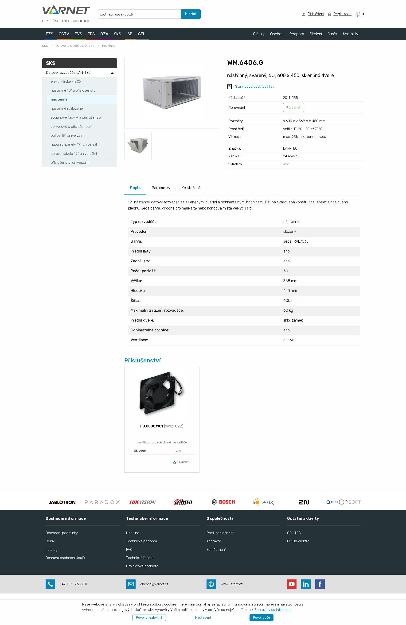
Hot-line (132, 533)
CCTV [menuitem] (64, 33)
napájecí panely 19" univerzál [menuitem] (74, 144)
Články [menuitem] (259, 33)
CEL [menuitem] (141, 33)
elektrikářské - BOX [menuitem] (66, 81)
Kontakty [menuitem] (350, 33)
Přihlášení (316, 14)
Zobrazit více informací (272, 610)
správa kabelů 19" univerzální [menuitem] (74, 153)
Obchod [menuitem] (277, 33)
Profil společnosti (220, 533)
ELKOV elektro (298, 541)
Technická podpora (141, 541)
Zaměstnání (216, 549)
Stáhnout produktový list (254, 87)
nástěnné (109, 45)
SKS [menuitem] (117, 33)
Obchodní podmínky (62, 533)
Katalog (52, 549)
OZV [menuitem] (104, 33)
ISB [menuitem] (130, 33)
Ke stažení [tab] (191, 188)
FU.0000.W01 (151, 426)
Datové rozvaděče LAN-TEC (75, 45)
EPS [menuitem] (91, 33)
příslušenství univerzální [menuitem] (70, 162)
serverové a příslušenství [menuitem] (71, 126)
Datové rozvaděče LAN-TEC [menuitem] (68, 72)
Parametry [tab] (161, 188)
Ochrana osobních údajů (65, 558)
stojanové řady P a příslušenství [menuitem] (76, 117)
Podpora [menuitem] (296, 33)
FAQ (129, 549)
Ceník (50, 541)
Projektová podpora (142, 566)
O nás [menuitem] (332, 33)
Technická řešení (139, 558)
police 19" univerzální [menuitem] (67, 135)
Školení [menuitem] (316, 33)
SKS (45, 45)
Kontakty (214, 541)
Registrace (342, 14)
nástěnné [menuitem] (59, 99)
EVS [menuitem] (78, 33)
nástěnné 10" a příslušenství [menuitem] (73, 90)
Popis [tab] (135, 188)
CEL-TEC (294, 533)
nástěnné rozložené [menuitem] (67, 108)
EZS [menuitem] (49, 33)
